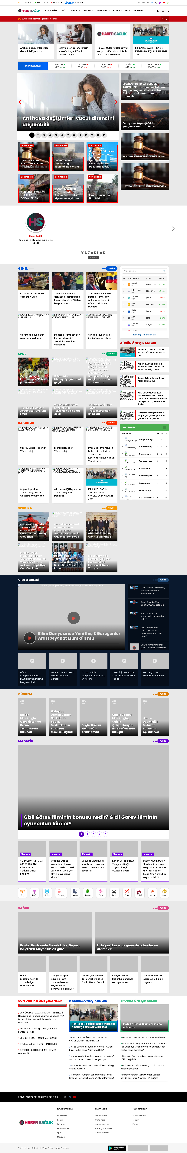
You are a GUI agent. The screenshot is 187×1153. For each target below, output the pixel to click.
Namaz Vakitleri (102, 1085)
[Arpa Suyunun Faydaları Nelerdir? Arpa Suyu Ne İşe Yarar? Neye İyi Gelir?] (127, 369)
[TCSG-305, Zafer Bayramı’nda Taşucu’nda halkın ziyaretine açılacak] (68, 202)
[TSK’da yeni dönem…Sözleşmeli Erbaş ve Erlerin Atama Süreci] (93, 925)
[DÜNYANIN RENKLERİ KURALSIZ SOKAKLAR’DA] (34, 202)
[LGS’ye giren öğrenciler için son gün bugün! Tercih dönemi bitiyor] (74, 34)
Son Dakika (51, 10)
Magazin (75, 10)
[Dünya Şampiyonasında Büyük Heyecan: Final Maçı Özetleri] (134, 645)
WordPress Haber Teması (55, 1109)
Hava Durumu (101, 1076)
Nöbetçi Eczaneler (103, 1089)
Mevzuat (138, 10)
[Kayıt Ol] (158, 11)
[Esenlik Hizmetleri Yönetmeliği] (67, 435)
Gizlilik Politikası (139, 1076)
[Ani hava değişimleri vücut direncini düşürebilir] (36, 34)
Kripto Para (100, 1080)
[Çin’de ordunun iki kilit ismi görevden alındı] (101, 322)
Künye (135, 1085)
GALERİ (26, 3)
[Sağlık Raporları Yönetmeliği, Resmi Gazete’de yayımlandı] (33, 477)
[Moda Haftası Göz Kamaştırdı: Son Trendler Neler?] (134, 614)
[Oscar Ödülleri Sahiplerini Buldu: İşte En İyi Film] (93, 661)
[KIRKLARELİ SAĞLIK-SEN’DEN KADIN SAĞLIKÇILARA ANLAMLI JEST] (151, 34)
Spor (127, 10)
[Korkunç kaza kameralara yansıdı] (155, 661)
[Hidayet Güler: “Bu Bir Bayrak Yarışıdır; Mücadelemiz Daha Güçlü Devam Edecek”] (112, 34)
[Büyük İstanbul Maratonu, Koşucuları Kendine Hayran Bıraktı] (134, 588)
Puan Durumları (102, 1093)
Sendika (117, 10)
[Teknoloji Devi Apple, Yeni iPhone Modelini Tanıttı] (124, 661)
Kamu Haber (103, 10)
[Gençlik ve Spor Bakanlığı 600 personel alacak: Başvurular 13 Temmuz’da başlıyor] (63, 925)
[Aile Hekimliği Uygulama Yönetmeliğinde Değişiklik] (67, 477)
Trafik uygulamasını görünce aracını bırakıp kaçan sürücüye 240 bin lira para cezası (61, 18)
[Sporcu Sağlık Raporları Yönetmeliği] (33, 435)
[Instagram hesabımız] (160, 2)
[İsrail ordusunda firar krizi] (102, 202)
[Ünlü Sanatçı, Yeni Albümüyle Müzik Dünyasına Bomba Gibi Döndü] (134, 628)
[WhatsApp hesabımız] (168, 2)
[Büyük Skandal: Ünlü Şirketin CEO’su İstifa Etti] (134, 602)
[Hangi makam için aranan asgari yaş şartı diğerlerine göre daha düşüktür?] (127, 419)
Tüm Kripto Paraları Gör (144, 335)
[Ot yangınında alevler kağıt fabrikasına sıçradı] (68, 170)
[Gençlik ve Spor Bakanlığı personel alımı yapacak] (124, 925)
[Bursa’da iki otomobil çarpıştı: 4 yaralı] (33, 281)
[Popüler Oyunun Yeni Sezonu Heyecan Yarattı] (63, 661)
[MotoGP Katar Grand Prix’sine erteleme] (144, 966)
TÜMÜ (93, 258)
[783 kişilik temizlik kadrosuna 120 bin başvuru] (155, 925)
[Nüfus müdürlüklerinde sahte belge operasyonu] (32, 925)
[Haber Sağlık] (29, 11)
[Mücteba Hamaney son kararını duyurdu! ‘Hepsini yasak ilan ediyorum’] (67, 322)
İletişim (136, 1080)
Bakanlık (89, 10)
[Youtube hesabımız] (164, 2)
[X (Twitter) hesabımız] (156, 2)
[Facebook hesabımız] (152, 2)
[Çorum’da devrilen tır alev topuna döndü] (33, 322)
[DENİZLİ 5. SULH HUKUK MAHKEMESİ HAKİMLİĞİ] (34, 170)
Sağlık (64, 10)
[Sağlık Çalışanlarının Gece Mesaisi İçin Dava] (127, 386)
